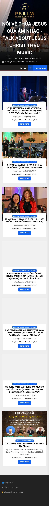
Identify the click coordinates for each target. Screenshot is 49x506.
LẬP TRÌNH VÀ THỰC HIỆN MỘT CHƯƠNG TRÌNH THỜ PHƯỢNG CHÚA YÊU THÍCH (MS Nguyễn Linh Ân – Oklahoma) (24, 332)
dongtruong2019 (17, 120)
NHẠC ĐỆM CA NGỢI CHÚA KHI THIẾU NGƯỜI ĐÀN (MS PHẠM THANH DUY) (24, 166)
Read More (24, 124)
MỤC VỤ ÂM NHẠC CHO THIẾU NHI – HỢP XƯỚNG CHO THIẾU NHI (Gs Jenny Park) (24, 220)
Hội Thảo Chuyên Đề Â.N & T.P (24, 440)
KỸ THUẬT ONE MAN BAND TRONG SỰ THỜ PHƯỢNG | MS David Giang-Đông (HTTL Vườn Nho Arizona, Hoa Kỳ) (24, 110)
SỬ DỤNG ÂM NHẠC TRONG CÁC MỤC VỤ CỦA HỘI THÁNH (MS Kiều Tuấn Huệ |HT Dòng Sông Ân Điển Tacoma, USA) (24, 389)
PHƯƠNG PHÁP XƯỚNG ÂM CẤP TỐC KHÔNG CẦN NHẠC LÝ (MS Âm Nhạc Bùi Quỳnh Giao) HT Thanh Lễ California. (24, 276)
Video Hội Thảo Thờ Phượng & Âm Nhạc (24, 105)
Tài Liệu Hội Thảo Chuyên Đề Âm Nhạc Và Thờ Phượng (24, 444)
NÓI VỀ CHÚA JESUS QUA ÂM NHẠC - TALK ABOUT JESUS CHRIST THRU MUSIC (24, 38)
